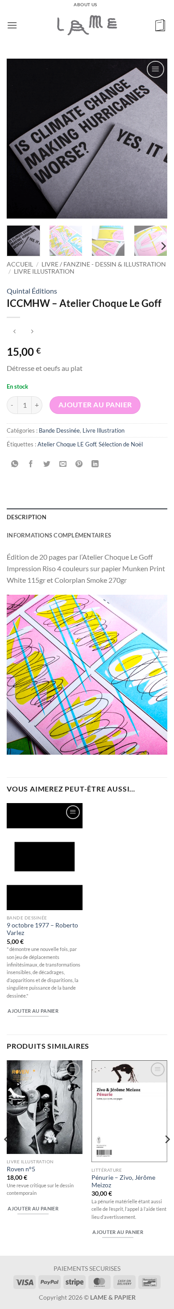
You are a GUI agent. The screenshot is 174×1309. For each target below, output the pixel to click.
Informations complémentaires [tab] (59, 535)
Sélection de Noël (121, 444)
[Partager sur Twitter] (47, 464)
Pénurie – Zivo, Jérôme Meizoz (123, 1181)
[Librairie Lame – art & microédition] (87, 25)
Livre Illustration (44, 271)
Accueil (20, 264)
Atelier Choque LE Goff (66, 444)
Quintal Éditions (32, 290)
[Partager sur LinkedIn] (95, 464)
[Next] (153, 139)
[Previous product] (32, 332)
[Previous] (21, 139)
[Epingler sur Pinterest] (79, 464)
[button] (12, 25)
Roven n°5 (21, 1169)
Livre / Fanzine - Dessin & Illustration (103, 264)
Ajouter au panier (95, 405)
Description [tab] (26, 517)
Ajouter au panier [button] (33, 1011)
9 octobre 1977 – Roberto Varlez (42, 929)
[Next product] (14, 332)
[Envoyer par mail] (63, 464)
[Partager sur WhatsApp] (15, 464)
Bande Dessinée (59, 430)
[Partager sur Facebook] (31, 464)
